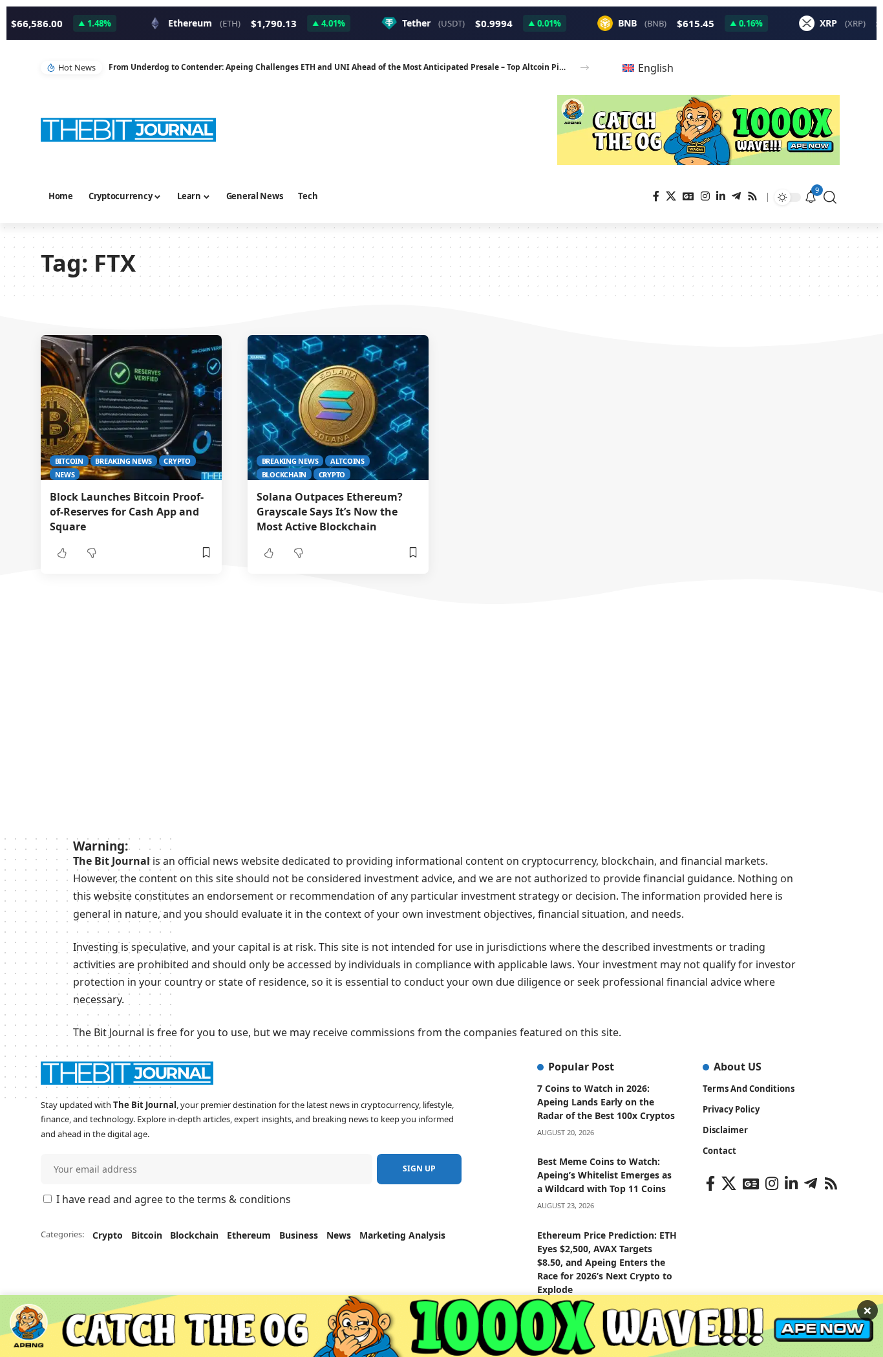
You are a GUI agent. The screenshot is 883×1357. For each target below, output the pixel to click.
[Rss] (752, 196)
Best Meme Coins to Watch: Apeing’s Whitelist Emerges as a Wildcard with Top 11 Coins (604, 1175)
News (65, 474)
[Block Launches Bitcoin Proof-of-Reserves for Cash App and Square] (131, 407)
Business (298, 1235)
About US (737, 1066)
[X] (671, 196)
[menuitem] (648, 67)
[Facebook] (656, 196)
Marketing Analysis (402, 1235)
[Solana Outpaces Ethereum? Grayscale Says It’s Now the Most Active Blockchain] (338, 407)
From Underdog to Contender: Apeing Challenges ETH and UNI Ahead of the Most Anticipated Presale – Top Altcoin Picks (337, 66)
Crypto (177, 461)
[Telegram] (736, 196)
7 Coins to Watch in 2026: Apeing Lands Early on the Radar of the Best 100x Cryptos (606, 1102)
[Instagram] (705, 196)
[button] (584, 67)
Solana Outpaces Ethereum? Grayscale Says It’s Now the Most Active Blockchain (330, 512)
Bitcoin (69, 461)
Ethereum (249, 1235)
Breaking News (123, 461)
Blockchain (284, 474)
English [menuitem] (656, 68)
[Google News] (688, 196)
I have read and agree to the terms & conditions (173, 1199)
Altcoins (347, 461)
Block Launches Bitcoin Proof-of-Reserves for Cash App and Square (127, 512)
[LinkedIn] (721, 196)
